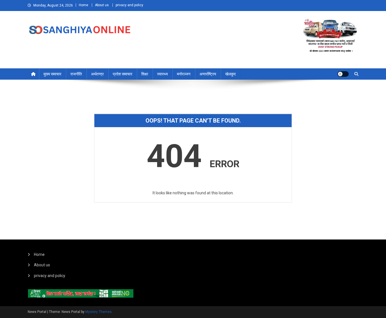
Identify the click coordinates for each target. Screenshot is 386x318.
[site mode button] (343, 74)
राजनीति (76, 74)
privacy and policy (129, 5)
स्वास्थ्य (162, 74)
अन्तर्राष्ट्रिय (207, 74)
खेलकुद (230, 74)
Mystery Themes (98, 312)
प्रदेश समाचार (122, 74)
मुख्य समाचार (52, 74)
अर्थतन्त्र (97, 74)
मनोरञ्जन (183, 74)
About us (102, 5)
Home (83, 5)
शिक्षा (144, 74)
